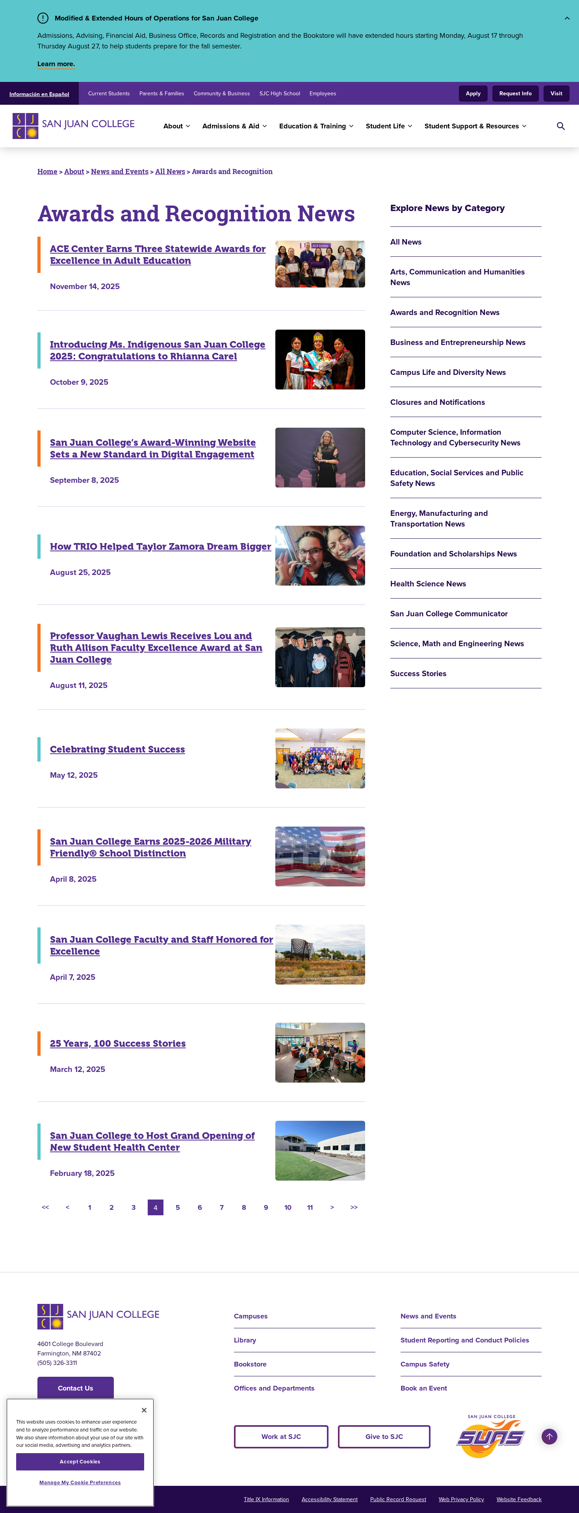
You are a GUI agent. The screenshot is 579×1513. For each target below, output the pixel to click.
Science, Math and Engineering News (457, 643)
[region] (80, 1452)
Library (245, 1340)
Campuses (251, 1316)
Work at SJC (281, 1436)
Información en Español (39, 94)
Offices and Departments (274, 1388)
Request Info (515, 93)
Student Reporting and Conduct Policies (465, 1340)
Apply (473, 93)
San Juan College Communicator (449, 613)
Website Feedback (519, 1499)
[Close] (144, 1410)
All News (170, 171)
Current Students (109, 93)
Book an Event (424, 1388)
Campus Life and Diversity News (448, 372)
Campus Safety (425, 1364)
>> (354, 1207)
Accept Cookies (80, 1461)
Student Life (385, 126)
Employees (323, 93)
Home (47, 171)
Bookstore (250, 1364)
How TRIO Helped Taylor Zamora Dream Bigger (160, 546)
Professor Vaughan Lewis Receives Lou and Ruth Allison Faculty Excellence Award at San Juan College (156, 647)
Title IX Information (266, 1499)
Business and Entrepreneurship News (458, 342)
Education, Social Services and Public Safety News (456, 477)
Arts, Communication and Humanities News (457, 276)
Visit (556, 93)
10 (287, 1207)
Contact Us (75, 1388)
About (173, 126)
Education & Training (312, 126)
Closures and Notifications (437, 402)
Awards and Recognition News (445, 312)
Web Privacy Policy (461, 1499)
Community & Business (222, 93)
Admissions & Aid (231, 126)
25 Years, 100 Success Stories (118, 1043)
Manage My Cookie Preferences (80, 1482)
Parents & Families (161, 93)
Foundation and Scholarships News (453, 553)
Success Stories (418, 673)
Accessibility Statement (330, 1499)
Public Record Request (398, 1499)
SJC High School (280, 93)
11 (310, 1207)
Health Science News (428, 583)
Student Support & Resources (472, 126)
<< (45, 1207)
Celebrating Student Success (117, 749)
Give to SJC (384, 1436)
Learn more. (56, 64)
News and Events (119, 171)
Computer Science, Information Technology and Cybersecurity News (455, 437)
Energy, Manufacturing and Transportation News (439, 518)
